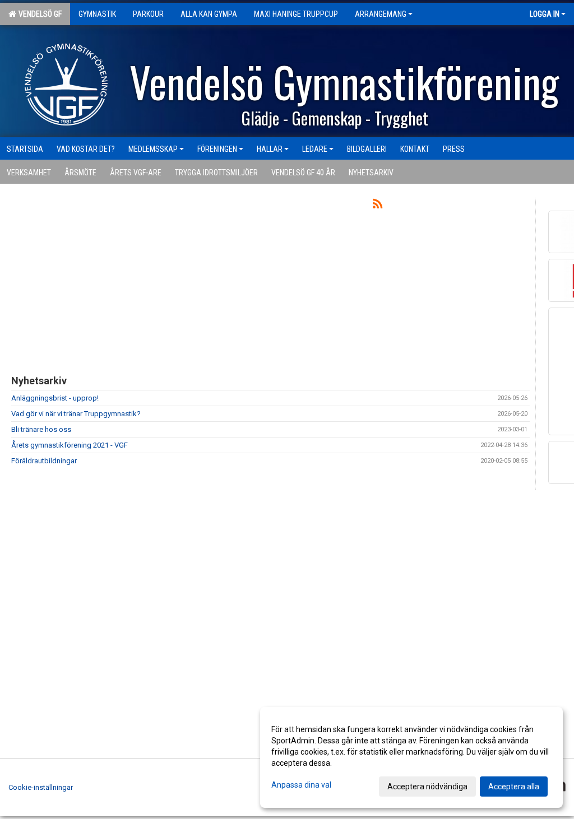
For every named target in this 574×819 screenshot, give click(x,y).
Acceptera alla (513, 786)
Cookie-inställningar (40, 787)
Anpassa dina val (301, 784)
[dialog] (411, 757)
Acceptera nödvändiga (427, 786)
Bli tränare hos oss (41, 429)
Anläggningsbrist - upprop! (55, 398)
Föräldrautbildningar (44, 461)
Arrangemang (380, 14)
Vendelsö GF (38, 14)
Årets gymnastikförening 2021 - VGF (69, 445)
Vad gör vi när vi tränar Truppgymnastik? (76, 414)
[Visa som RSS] (377, 206)
